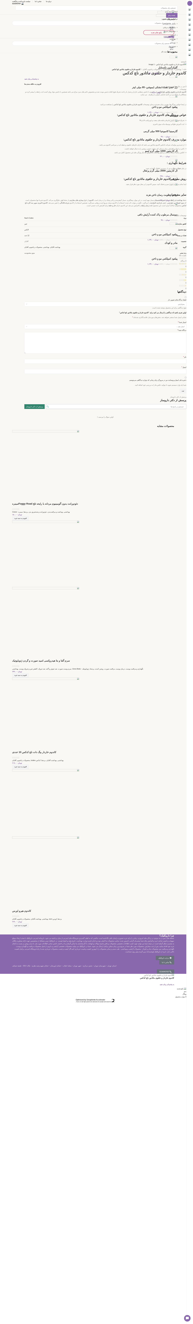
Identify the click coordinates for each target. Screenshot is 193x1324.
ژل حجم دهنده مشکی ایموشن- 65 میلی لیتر (154, 87)
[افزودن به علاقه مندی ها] (156, 984)
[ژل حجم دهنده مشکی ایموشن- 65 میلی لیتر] (173, 80)
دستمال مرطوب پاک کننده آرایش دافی (157, 214)
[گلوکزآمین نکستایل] (173, 61)
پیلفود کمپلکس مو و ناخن (164, 106)
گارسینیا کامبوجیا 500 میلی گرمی (160, 131)
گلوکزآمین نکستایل (167, 67)
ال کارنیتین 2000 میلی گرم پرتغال (160, 170)
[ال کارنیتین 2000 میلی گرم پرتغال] (173, 164)
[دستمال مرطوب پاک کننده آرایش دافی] (173, 208)
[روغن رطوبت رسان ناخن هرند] (173, 188)
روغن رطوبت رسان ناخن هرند (161, 194)
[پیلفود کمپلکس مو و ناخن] (173, 100)
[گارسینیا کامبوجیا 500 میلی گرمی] (173, 124)
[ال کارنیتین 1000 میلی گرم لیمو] (173, 144)
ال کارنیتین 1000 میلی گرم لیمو (161, 151)
